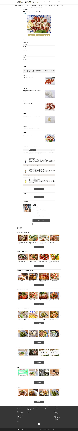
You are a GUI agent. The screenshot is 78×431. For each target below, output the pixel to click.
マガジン (46, 5)
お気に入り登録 (31, 35)
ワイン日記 (18, 408)
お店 (62, 5)
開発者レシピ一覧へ (41, 220)
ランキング (18, 411)
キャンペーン (19, 418)
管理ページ (46, 408)
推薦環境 (55, 412)
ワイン (55, 5)
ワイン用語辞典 (34, 5)
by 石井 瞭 (24, 13)
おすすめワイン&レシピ (21, 5)
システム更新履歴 (56, 413)
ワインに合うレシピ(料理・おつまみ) (30, 409)
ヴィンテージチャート (40, 5)
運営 (55, 416)
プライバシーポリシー (57, 417)
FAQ (55, 411)
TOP (16, 5)
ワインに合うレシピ (28, 5)
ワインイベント (51, 5)
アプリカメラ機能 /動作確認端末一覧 (56, 419)
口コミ (39, 35)
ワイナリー (58, 5)
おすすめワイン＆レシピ (20, 412)
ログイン (37, 408)
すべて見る (39, 304)
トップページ (56, 408)
